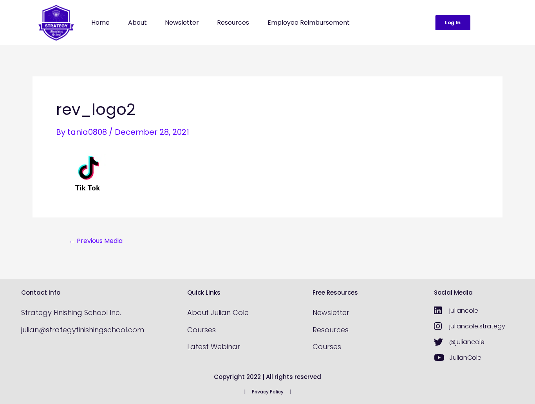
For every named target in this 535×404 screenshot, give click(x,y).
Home (100, 22)
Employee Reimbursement (309, 22)
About (137, 22)
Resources (233, 22)
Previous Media (96, 241)
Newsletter (182, 22)
